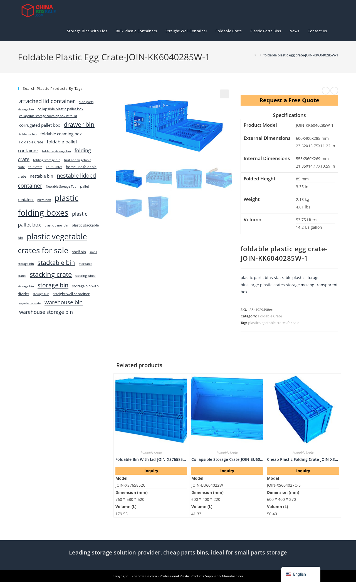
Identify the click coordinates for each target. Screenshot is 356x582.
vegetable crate (30, 303)
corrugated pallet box (39, 125)
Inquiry (151, 470)
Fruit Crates (54, 167)
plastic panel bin (56, 225)
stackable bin (56, 262)
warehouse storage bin (46, 311)
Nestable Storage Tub (61, 186)
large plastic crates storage (274, 284)
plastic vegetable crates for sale (273, 322)
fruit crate (35, 167)
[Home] (251, 55)
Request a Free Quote (289, 100)
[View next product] (334, 90)
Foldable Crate (270, 316)
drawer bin (79, 124)
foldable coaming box (61, 133)
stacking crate (51, 274)
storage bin (53, 285)
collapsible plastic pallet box (60, 108)
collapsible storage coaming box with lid (48, 116)
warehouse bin (63, 302)
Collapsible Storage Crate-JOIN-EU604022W (227, 459)
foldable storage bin (56, 151)
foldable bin (28, 134)
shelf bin (79, 251)
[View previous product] (326, 90)
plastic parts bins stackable (266, 277)
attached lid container (47, 101)
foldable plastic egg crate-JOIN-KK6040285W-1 (300, 55)
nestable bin (41, 176)
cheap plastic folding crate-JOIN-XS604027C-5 (303, 459)
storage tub (41, 294)
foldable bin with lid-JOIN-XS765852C (151, 459)
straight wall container (71, 293)
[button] (224, 93)
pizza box (44, 200)
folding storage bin (46, 160)
